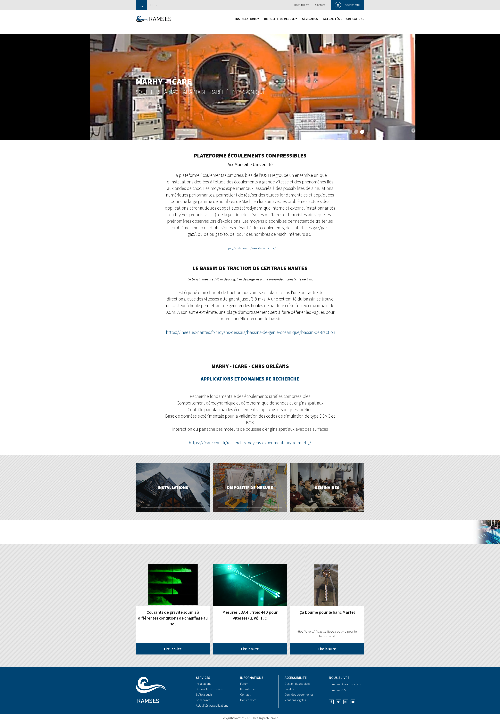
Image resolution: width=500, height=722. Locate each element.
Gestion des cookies (297, 684)
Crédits (289, 689)
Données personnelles (299, 694)
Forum (244, 684)
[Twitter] (338, 702)
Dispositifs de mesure (209, 689)
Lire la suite (173, 648)
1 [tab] (350, 132)
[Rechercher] (141, 5)
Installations (246, 19)
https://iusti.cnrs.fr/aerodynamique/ (250, 248)
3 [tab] (362, 132)
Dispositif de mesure (279, 19)
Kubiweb (273, 718)
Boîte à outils (204, 694)
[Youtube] (353, 702)
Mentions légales (295, 700)
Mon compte (248, 700)
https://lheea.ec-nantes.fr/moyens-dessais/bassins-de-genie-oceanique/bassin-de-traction (250, 332)
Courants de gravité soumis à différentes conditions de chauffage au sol (173, 618)
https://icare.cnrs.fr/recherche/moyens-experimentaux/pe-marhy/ (250, 443)
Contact (320, 5)
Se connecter (352, 5)
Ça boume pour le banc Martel (327, 612)
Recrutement (301, 5)
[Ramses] (154, 18)
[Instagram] (345, 702)
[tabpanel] (250, 87)
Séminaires (310, 19)
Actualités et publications (343, 19)
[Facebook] (331, 702)
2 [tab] (356, 132)
